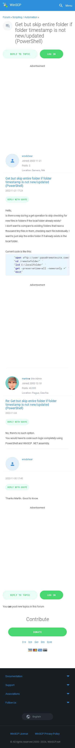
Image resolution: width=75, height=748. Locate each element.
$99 (43, 642)
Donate (37, 632)
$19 (24, 642)
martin (25, 378)
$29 (30, 642)
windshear (27, 156)
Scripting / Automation (24, 17)
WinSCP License (19, 733)
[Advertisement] (37, 105)
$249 (49, 642)
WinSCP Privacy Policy (47, 733)
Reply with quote (17, 199)
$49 (36, 642)
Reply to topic (20, 54)
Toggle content (37, 676)
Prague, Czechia (40, 392)
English (36, 716)
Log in (51, 54)
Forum (6, 17)
